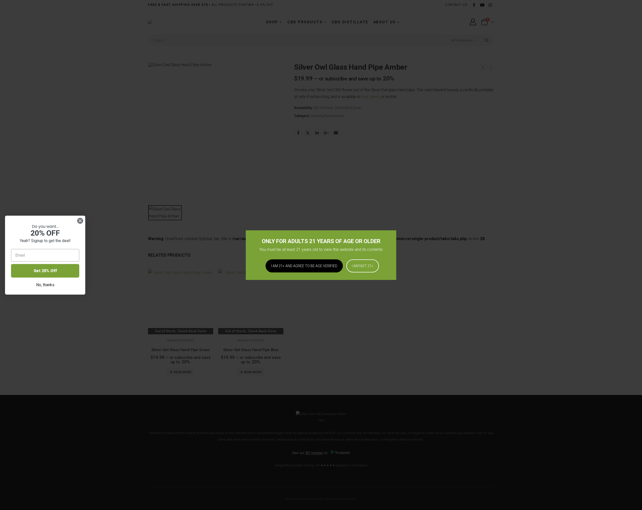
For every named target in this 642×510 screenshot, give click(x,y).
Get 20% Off (45, 270)
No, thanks (45, 284)
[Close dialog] (80, 221)
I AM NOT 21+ (362, 266)
